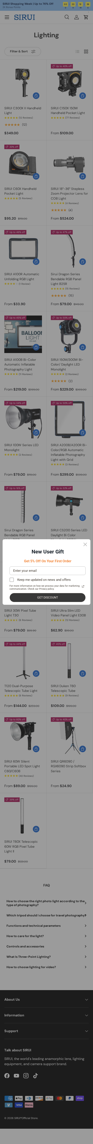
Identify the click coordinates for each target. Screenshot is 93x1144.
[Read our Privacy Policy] (83, 586)
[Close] (85, 544)
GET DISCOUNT (47, 597)
